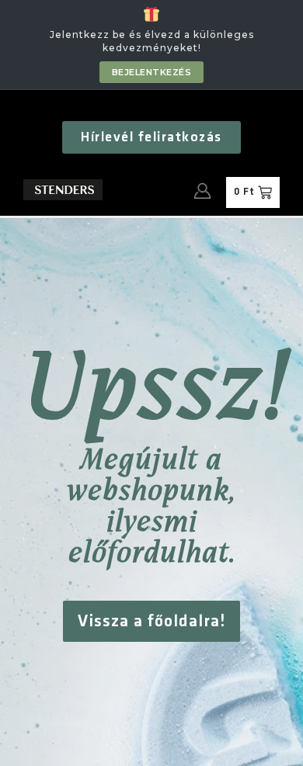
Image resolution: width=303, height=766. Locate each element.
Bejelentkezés (152, 72)
